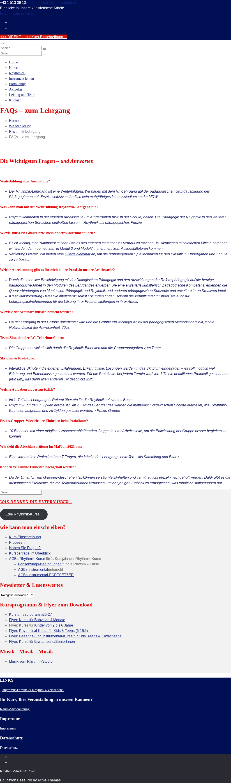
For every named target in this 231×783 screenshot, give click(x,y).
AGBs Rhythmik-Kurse (27, 559)
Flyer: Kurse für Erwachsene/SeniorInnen (42, 641)
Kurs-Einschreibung (25, 537)
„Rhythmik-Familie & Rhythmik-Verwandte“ (32, 690)
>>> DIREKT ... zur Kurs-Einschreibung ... (33, 37)
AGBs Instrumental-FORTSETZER (46, 575)
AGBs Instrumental (33, 569)
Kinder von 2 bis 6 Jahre (53, 625)
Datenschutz (9, 748)
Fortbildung (17, 84)
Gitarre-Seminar (77, 254)
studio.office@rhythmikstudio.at (51, 3)
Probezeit (16, 542)
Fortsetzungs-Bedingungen (40, 564)
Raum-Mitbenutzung (15, 709)
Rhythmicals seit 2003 (17, 13)
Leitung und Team (22, 95)
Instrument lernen (21, 78)
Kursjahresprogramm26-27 (30, 614)
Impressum (8, 728)
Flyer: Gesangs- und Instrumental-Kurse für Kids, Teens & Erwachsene (65, 636)
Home (13, 62)
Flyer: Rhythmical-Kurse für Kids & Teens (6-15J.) (49, 631)
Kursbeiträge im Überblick (30, 553)
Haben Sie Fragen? (25, 548)
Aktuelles (16, 89)
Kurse (13, 68)
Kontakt (15, 100)
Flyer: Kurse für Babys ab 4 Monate (37, 620)
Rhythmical (17, 73)
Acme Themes (49, 780)
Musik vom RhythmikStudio (31, 661)
